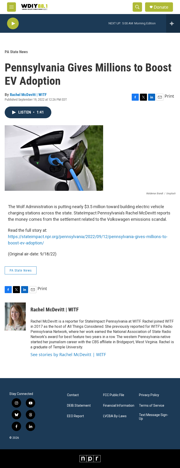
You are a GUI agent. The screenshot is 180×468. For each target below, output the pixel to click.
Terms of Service (151, 405)
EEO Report (75, 416)
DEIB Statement (79, 405)
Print (169, 96)
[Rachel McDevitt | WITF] (15, 316)
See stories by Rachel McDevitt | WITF (68, 354)
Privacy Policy (149, 395)
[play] (13, 23)
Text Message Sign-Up (153, 416)
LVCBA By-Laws (115, 416)
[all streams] (173, 23)
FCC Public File (113, 395)
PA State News (16, 51)
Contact (73, 395)
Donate (161, 7)
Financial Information (118, 405)
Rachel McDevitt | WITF (28, 94)
